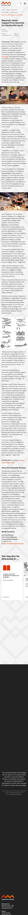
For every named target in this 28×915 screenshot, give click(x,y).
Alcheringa (5, 56)
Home (3, 9)
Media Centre (14, 12)
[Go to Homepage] (14, 897)
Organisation (5, 12)
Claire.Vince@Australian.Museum (13, 543)
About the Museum (12, 9)
